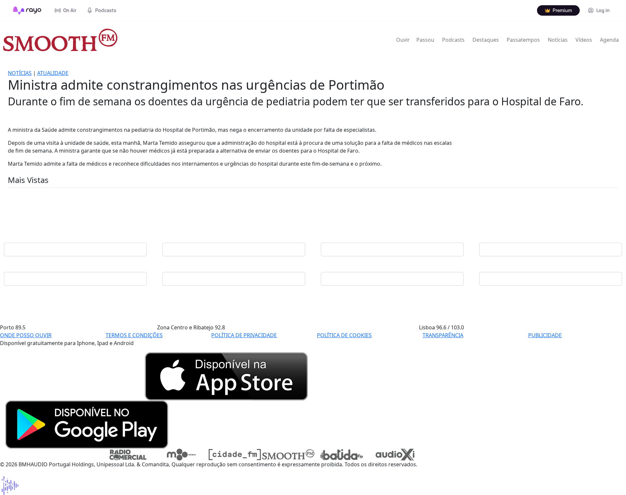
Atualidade (52, 73)
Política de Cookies (344, 335)
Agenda (609, 39)
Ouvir (403, 39)
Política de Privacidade (244, 335)
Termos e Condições (134, 335)
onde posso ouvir (26, 335)
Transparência (443, 335)
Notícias (558, 39)
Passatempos (523, 39)
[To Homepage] (27, 10)
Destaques (485, 39)
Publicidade (545, 335)
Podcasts (453, 39)
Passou (425, 39)
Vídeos (583, 39)
